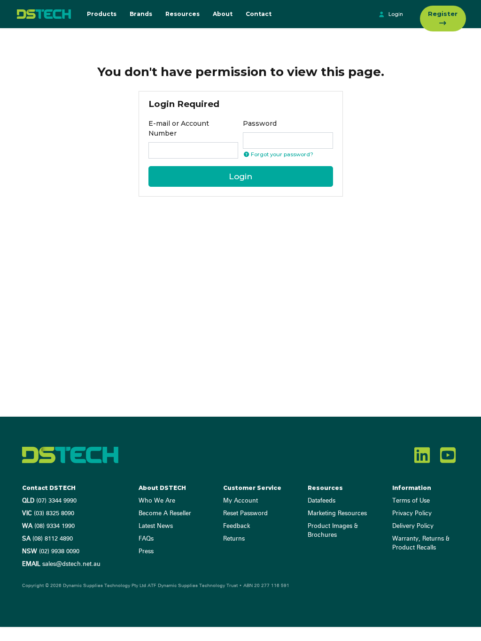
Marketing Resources (337, 514)
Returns (234, 539)
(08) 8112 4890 (47, 539)
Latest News (156, 526)
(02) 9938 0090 (50, 552)
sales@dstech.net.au (61, 564)
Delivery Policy (413, 526)
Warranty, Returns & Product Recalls (421, 543)
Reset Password (245, 514)
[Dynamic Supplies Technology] (42, 14)
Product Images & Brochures (333, 530)
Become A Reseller (165, 514)
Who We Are (157, 501)
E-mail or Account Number (178, 128)
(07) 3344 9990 (49, 501)
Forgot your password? (281, 154)
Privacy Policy (412, 514)
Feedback (236, 526)
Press (146, 552)
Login (395, 14)
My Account (240, 501)
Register (443, 13)
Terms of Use (411, 501)
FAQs (146, 539)
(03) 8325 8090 (48, 514)
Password (260, 123)
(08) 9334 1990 (48, 526)
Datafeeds (321, 501)
